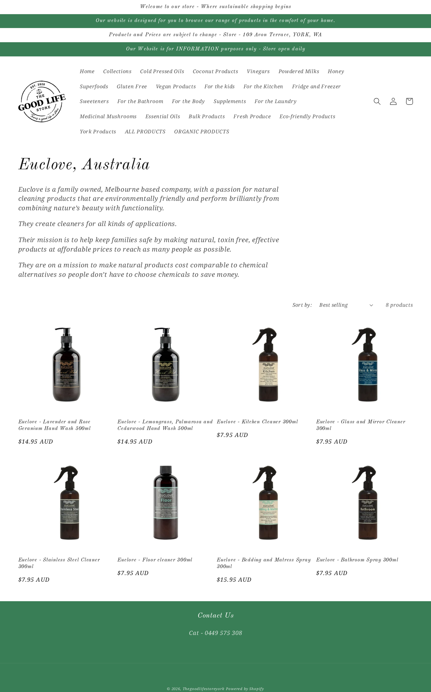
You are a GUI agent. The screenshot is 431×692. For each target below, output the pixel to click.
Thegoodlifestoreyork (204, 688)
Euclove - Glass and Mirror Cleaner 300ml (360, 425)
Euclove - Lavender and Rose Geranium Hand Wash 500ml (54, 425)
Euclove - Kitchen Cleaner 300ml (257, 422)
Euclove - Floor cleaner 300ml (154, 560)
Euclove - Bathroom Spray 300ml (357, 560)
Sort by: (302, 304)
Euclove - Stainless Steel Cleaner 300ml (59, 563)
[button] (377, 101)
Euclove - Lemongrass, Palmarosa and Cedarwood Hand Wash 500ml (165, 425)
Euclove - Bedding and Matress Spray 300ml (263, 563)
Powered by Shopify (245, 688)
